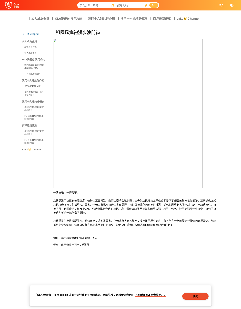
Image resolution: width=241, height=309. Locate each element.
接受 (195, 296)
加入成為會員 (30, 53)
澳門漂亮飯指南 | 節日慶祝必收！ (34, 93)
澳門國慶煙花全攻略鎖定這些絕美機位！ (34, 66)
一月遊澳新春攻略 (32, 74)
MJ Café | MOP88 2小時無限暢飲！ (33, 117)
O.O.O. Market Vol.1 (32, 86)
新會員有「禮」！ (32, 47)
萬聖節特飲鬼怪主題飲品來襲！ (34, 108)
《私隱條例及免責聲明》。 (150, 295)
